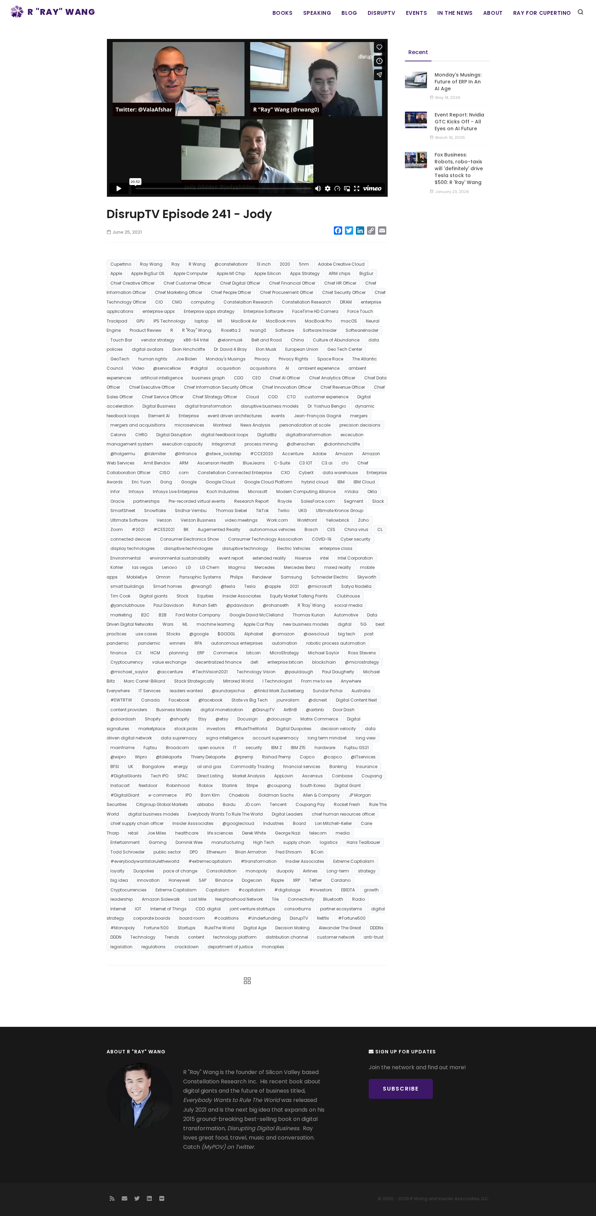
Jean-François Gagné (317, 416)
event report (231, 558)
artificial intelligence (161, 378)
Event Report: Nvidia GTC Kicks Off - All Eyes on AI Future (459, 121)
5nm (304, 264)
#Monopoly (122, 928)
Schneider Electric (329, 577)
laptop (201, 321)
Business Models (173, 710)
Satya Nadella (356, 586)
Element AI (159, 416)
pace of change (180, 871)
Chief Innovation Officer (286, 387)
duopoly (285, 871)
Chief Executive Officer (152, 387)
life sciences (220, 833)
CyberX (306, 473)
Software (284, 330)
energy (180, 766)
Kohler (116, 567)
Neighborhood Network (239, 899)
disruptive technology (245, 548)
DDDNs (377, 928)
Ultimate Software (129, 520)
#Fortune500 (352, 918)
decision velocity (338, 729)
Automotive (346, 615)
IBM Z (276, 747)
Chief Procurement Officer (286, 292)
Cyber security (355, 539)
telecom (318, 833)
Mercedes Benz (299, 567)
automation (284, 643)
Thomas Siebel (231, 510)
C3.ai (326, 463)
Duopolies (143, 871)
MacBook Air (244, 321)
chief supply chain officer (136, 823)
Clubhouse (348, 596)
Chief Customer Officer (187, 283)
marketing (121, 615)
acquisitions (263, 368)
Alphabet (253, 634)
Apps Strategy (305, 273)
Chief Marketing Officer (178, 292)
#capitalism (251, 890)
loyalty (117, 871)
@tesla (228, 586)
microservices (189, 425)
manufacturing (227, 842)
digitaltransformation (308, 435)
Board (299, 823)
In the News (455, 13)
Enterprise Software (263, 311)
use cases (146, 634)
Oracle (117, 501)
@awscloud (316, 634)
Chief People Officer (231, 292)
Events (416, 13)
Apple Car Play (259, 624)
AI (287, 368)
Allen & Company (321, 795)
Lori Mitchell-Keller (333, 823)
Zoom (116, 529)
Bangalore (153, 766)
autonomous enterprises (237, 643)
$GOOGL (226, 634)
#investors (320, 890)
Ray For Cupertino (542, 13)
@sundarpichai (228, 691)
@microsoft (320, 586)
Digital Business (159, 406)
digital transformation (208, 406)
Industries (273, 823)
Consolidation (221, 871)
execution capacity (182, 444)
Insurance (366, 766)
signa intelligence (225, 738)
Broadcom (177, 747)
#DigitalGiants (126, 776)
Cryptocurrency (126, 662)
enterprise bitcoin (285, 662)
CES (331, 529)
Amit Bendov (156, 463)
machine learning (216, 624)
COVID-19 (321, 539)
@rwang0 (201, 586)
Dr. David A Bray (230, 349)
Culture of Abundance (336, 340)
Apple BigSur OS (148, 273)
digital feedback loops (224, 435)
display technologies (132, 548)
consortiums (297, 909)
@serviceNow (167, 368)
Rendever (262, 577)
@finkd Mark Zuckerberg (279, 691)
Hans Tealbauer (363, 842)
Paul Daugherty (338, 672)
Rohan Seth (205, 605)
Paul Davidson (168, 605)
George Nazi (287, 833)
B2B (163, 615)
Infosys (136, 491)
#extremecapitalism (210, 861)
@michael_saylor (129, 672)
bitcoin (253, 653)
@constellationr (231, 264)
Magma (237, 567)
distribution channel (287, 937)
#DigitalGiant (124, 795)
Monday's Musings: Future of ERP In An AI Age (458, 81)
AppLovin (283, 776)
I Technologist (277, 681)
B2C (145, 615)
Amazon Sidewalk (161, 899)
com (184, 473)
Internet (118, 909)
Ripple (277, 880)
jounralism (288, 700)
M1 (219, 321)
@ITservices (363, 757)
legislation (121, 947)
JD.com (253, 804)
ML (185, 624)
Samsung (291, 577)
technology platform (235, 937)
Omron (163, 577)
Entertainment (125, 842)
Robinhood (178, 785)
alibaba (205, 804)
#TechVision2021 (210, 672)
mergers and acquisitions (138, 425)
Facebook (179, 700)
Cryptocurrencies (128, 890)
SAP (202, 880)
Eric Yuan (141, 482)
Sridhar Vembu (191, 510)
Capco (307, 757)
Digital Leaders (287, 814)
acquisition (229, 368)
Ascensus (312, 776)
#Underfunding (264, 918)
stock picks (186, 729)
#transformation (259, 861)
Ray (175, 264)
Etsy (202, 719)
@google (199, 634)
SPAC (182, 776)
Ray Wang (151, 264)
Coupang (371, 776)
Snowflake (155, 510)
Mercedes (265, 567)
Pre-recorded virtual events (197, 501)
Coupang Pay (310, 804)
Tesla (250, 586)
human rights (152, 359)
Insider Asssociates (192, 823)
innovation (148, 880)
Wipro (141, 757)
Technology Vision (256, 672)
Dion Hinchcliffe (188, 349)
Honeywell (179, 880)
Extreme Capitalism (176, 890)
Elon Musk (266, 349)
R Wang (197, 264)
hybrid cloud (314, 482)
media (343, 833)
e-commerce (162, 795)
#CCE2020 (261, 454)
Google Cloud (220, 482)
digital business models (153, 814)
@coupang (279, 785)
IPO (189, 795)
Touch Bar (121, 340)
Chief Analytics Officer (332, 378)
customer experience (326, 397)
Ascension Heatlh (215, 463)
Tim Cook (120, 596)
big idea (119, 880)
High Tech (263, 842)
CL (380, 529)
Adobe (319, 454)
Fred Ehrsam (289, 852)
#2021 (138, 529)
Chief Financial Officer (292, 283)
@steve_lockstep (223, 454)
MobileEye (137, 577)
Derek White (254, 833)
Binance (224, 880)
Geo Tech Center (344, 349)
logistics (329, 842)
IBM (341, 482)
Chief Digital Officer (240, 283)
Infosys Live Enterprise (175, 491)
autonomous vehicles (272, 529)
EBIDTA (348, 890)
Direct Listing (210, 776)
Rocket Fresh (347, 804)
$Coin (317, 852)
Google (189, 482)
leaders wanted (186, 691)
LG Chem (209, 567)
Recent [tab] (418, 52)
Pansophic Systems (200, 577)
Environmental (125, 558)
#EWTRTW (121, 700)
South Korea (313, 785)
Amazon (344, 454)
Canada (150, 700)
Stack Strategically (194, 681)
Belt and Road (266, 340)
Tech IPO (159, 776)
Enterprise (189, 416)
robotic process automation (336, 643)
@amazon (283, 634)
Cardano (340, 880)
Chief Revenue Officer (342, 387)
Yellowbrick (337, 520)
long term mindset (327, 738)
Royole (285, 501)
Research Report (251, 501)
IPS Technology (169, 321)
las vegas (142, 567)
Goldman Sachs (276, 795)
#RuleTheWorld (251, 729)
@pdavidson (240, 605)
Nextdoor (148, 785)
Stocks (173, 634)
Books (282, 13)
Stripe (252, 785)
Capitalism (217, 890)
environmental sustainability (180, 558)
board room (192, 918)
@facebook (210, 700)
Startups (187, 928)
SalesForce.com (318, 501)
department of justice (230, 947)
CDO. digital (208, 909)
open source (211, 747)
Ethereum (216, 852)
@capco (333, 757)
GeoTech (119, 359)
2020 (285, 264)
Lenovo (169, 567)
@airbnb (315, 710)
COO (273, 397)
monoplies (273, 947)
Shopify (153, 719)
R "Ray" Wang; (197, 330)
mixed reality (337, 567)
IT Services (150, 691)
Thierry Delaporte (208, 757)
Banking (338, 766)
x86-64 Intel (196, 340)
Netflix (323, 918)
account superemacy (275, 738)
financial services (301, 766)
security (254, 747)
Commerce (225, 653)
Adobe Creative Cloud (341, 264)
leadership (121, 899)
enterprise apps (158, 311)
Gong (166, 482)
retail (133, 833)
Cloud (252, 397)
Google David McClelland (256, 615)
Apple (116, 273)
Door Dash (344, 710)
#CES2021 (164, 529)
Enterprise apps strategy (209, 311)
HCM (155, 653)
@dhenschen (301, 444)
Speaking (317, 13)
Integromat (224, 444)
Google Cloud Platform (268, 482)
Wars (167, 624)
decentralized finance (218, 662)
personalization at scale (304, 425)
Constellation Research (306, 302)
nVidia (351, 491)
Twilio (283, 510)
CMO (177, 302)
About (493, 13)
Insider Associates (241, 596)
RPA (198, 643)
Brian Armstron (251, 852)
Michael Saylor (323, 653)
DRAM (346, 302)
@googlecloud (238, 823)
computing (203, 302)
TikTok (262, 510)
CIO (159, 302)
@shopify (179, 719)
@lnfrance (186, 454)
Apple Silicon (267, 273)
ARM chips (339, 273)
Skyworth (366, 577)
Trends (172, 937)
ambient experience (318, 368)
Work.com (277, 520)
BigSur (366, 273)
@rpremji (244, 757)
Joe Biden (186, 359)
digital (344, 624)
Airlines (310, 871)
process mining (261, 444)
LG (188, 567)
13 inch (264, 264)
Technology (143, 937)
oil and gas (209, 766)
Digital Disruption (174, 435)
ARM (183, 463)
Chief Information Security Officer (218, 387)
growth (371, 890)
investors (216, 729)
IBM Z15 (298, 747)
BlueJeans (254, 463)
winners (177, 643)
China (297, 340)
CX (138, 653)
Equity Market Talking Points (299, 596)
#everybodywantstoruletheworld (144, 861)
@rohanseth (276, 605)
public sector (167, 852)
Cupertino (120, 264)
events (278, 416)
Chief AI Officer (285, 378)
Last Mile (197, 899)
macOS (349, 321)
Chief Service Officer (162, 397)
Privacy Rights (293, 359)
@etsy (222, 719)
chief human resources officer (343, 814)
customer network (336, 937)
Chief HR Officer (340, 283)
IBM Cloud (364, 482)
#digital (199, 368)
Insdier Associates (305, 861)
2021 (294, 586)
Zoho (363, 520)
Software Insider (320, 330)
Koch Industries (223, 491)
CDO (238, 378)
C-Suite (282, 463)
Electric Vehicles (293, 548)
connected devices (130, 539)
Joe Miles (156, 833)
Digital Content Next (356, 700)
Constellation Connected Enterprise (235, 473)
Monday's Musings (226, 359)
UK (130, 766)
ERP (200, 653)
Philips (236, 577)
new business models (306, 624)
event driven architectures (235, 416)
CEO (256, 378)
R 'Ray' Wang (311, 605)
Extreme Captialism (353, 861)
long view (366, 738)
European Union (301, 349)
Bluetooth (333, 899)
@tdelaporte (169, 757)
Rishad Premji (276, 757)
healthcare (186, 833)
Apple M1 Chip (231, 273)
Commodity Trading (252, 766)
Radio (358, 899)
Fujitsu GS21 (356, 747)
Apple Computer (190, 273)
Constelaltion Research (248, 302)
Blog (349, 13)
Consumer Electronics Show (189, 539)
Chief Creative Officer (132, 283)
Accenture (293, 454)
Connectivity (301, 899)
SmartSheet (122, 510)
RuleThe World (220, 928)
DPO (194, 852)
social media (348, 605)
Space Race (330, 359)
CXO (285, 473)
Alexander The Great (340, 928)
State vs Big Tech (249, 700)
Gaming (158, 842)
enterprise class (335, 548)
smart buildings (127, 586)
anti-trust (374, 937)
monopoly (256, 871)
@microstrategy (362, 662)
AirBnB (290, 710)
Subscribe (401, 1089)
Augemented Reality (219, 529)
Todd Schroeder (127, 852)
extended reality (269, 558)
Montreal (222, 425)
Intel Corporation (355, 558)
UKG (302, 510)
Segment (353, 501)
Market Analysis (248, 776)
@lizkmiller (155, 454)
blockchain (324, 662)
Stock (182, 596)
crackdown (187, 947)
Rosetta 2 (231, 330)
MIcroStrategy (284, 653)
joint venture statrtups (252, 909)
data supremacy (179, 738)
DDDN (115, 937)
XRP (296, 880)
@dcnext (317, 700)
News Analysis (255, 425)
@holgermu (122, 454)
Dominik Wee (189, 842)
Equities (205, 596)
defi (254, 662)
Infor (115, 491)
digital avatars (147, 349)
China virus (356, 529)
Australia (360, 691)
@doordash (123, 719)
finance (118, 653)
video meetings (241, 520)
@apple (273, 586)
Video (138, 368)
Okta (372, 491)
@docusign (279, 719)
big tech (346, 634)
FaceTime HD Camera (315, 311)
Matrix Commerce (319, 719)
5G (363, 624)
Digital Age (255, 928)
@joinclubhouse (127, 605)
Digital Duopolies (293, 729)
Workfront (307, 520)
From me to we (316, 681)
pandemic (149, 643)
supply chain (297, 842)
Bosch (311, 529)
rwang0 (258, 330)
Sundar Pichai (327, 691)
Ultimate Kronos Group (339, 510)
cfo (344, 463)
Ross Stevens (362, 653)
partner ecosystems (341, 909)
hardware (325, 747)
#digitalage (287, 890)
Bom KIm (210, 795)
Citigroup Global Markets (162, 804)
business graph (208, 378)
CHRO (141, 435)
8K (186, 529)
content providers (128, 710)
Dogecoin (252, 880)
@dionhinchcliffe (342, 444)
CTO (291, 397)
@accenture (170, 672)
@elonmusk (230, 340)
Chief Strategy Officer (214, 397)
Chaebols (239, 795)
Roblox (206, 785)
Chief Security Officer (344, 292)
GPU (140, 321)
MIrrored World (238, 681)
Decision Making (292, 928)
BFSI (114, 766)
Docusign (247, 719)
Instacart (120, 785)
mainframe (122, 747)
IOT (138, 909)
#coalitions (226, 918)
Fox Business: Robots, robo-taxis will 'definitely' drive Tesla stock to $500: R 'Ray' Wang (459, 168)
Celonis (118, 435)
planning (178, 653)
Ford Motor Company (198, 615)
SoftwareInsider (362, 330)
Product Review (145, 330)
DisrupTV (382, 13)
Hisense (303, 558)
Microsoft (257, 491)
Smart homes (167, 586)
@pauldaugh (299, 672)
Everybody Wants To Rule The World (225, 814)
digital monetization (221, 710)
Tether (315, 880)
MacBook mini (281, 321)
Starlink (229, 785)
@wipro (118, 757)
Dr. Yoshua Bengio (327, 406)
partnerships (146, 501)
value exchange (169, 662)
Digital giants (153, 596)
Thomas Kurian (308, 615)
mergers (359, 416)
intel (324, 558)
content (196, 937)
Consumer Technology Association (265, 539)
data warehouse (340, 473)
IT (235, 747)
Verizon (164, 520)
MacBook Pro (318, 321)
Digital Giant (348, 785)
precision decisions (359, 425)
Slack (378, 501)
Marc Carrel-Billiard (144, 681)
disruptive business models (270, 406)
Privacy (262, 359)
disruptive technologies (188, 548)
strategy (367, 871)
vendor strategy (158, 340)
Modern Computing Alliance (306, 491)
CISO (164, 473)
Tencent (278, 804)
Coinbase (342, 776)
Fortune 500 (156, 928)
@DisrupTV (263, 710)
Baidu (229, 804)
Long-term (338, 871)
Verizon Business (198, 520)
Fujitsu (150, 747)
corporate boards (151, 918)
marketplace (151, 729)
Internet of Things (168, 909)
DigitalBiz (267, 435)
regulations (153, 947)
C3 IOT (305, 463)
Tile (275, 899)
